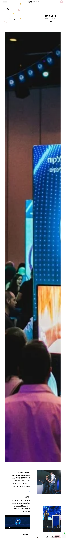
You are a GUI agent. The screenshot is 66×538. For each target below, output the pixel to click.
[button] (61, 1)
